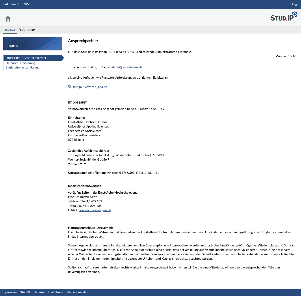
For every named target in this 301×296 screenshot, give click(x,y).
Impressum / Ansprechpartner (26, 57)
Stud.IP (25, 292)
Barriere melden (77, 292)
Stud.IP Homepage (284, 15)
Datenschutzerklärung (20, 63)
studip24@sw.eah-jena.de (125, 67)
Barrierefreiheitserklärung (22, 67)
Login (295, 4)
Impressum (9, 292)
